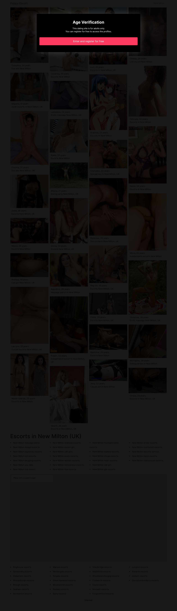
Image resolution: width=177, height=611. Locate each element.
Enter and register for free (88, 41)
